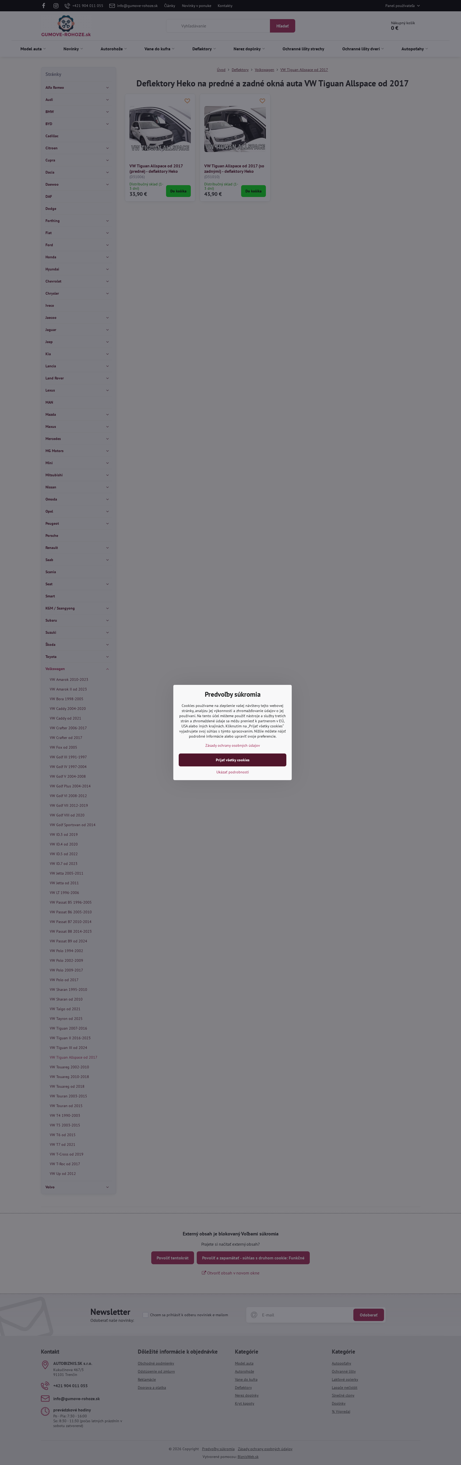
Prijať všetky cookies (232, 760)
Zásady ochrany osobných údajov (232, 745)
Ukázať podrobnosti (232, 772)
